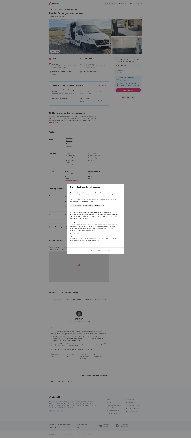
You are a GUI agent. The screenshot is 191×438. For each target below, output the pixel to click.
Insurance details (96, 251)
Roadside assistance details (113, 251)
